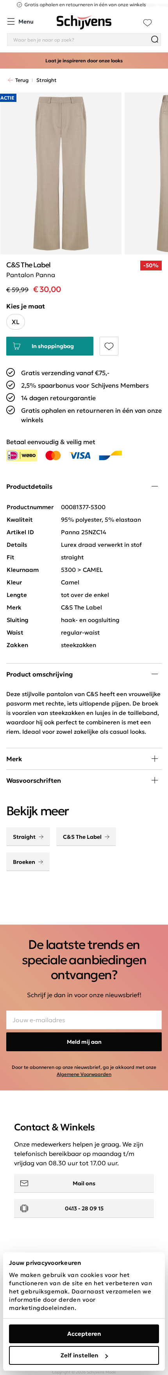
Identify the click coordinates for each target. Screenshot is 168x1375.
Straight (24, 836)
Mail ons (84, 1183)
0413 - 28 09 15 (84, 1208)
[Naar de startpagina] (84, 22)
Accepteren (84, 1333)
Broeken (24, 861)
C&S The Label (82, 836)
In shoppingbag (53, 346)
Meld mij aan (84, 1041)
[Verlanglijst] (147, 22)
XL (16, 322)
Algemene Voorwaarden (84, 1074)
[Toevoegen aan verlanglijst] (109, 346)
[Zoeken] (154, 39)
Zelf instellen (79, 1355)
